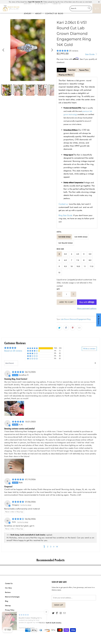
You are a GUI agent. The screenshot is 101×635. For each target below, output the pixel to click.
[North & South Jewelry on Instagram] (60, 613)
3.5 (65, 254)
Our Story (8, 588)
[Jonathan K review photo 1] (14, 408)
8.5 (90, 260)
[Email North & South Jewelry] (64, 613)
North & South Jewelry (53, 623)
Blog (6, 601)
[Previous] (3, 50)
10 (72, 266)
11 (85, 266)
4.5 (77, 254)
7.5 (77, 260)
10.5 (78, 266)
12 (59, 272)
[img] (18, 372)
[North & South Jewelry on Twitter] (53, 613)
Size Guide (90, 54)
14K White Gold (80, 237)
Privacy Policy (9, 610)
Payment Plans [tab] (84, 70)
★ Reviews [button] (99, 319)
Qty (58, 289)
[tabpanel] (77, 152)
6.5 (65, 260)
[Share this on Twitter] (59, 327)
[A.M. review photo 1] (14, 466)
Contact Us (8, 583)
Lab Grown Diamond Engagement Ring (76, 319)
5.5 (90, 254)
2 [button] (47, 546)
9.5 (65, 266)
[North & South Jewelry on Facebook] (56, 613)
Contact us (63, 204)
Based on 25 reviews (13, 351)
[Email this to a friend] (79, 327)
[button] (62, 51)
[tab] (61, 70)
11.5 (91, 266)
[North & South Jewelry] (11, 8)
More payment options (86, 308)
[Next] (51, 50)
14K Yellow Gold (65, 243)
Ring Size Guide (65, 215)
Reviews (7, 592)
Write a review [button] (89, 348)
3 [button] (50, 546)
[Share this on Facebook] (66, 327)
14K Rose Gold (64, 237)
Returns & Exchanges (12, 597)
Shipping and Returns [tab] (66, 75)
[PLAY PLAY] (27, 50)
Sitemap (8, 605)
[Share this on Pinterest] (72, 327)
